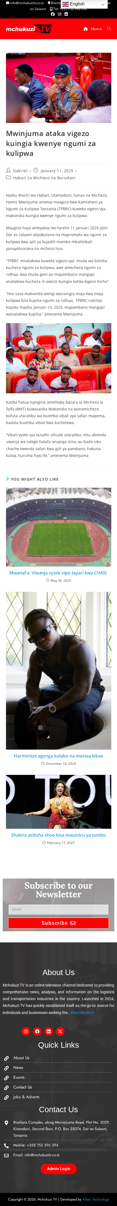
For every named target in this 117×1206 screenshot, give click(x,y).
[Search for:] (107, 29)
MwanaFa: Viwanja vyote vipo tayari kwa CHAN (58, 573)
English (77, 4)
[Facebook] (37, 1031)
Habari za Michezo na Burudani (44, 177)
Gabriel (20, 170)
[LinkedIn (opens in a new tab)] (65, 14)
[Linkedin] (48, 1031)
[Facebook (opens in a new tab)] (52, 14)
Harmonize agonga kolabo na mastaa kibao (58, 756)
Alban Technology (95, 1199)
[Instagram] (25, 1031)
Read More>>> (82, 1012)
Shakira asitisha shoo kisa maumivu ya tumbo (58, 835)
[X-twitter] (60, 1031)
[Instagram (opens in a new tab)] (59, 14)
